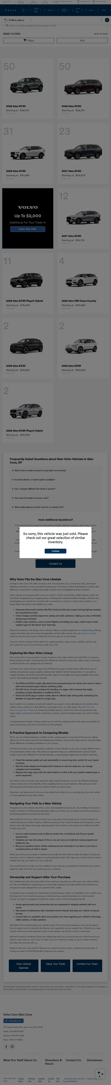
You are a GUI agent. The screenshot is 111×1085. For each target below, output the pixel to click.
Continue (55, 551)
